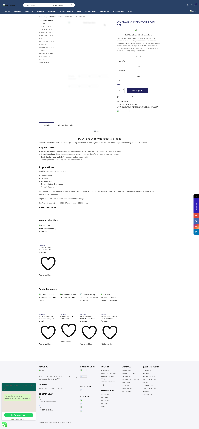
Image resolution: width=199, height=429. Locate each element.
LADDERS (42, 50)
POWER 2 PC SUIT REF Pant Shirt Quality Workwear (47, 250)
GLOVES (41, 45)
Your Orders (105, 397)
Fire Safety (125, 385)
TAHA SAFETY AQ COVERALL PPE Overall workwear (88, 319)
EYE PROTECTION (45, 30)
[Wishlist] (191, 5)
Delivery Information (108, 382)
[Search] (72, 5)
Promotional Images (46, 53)
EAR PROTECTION (45, 27)
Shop (45, 17)
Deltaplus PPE (126, 376)
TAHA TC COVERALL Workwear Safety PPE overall (46, 319)
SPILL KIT (42, 59)
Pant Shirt (60, 17)
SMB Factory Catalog (129, 373)
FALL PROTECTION (45, 33)
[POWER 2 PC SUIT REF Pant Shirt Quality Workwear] (48, 233)
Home (40, 17)
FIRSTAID (42, 39)
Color (138, 66)
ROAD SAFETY (43, 56)
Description (46, 125)
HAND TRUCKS (148, 385)
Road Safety (126, 382)
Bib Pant (103, 314)
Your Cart (104, 403)
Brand (138, 57)
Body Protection (136, 106)
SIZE (138, 76)
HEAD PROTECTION (45, 47)
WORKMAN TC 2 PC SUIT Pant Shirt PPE (68, 318)
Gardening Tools (127, 388)
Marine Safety (126, 391)
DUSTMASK (43, 24)
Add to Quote (137, 91)
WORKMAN (147, 108)
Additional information (65, 125)
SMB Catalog (126, 370)
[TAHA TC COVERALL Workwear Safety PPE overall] (48, 302)
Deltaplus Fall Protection (130, 379)
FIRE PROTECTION (45, 36)
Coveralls (144, 106)
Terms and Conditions (108, 373)
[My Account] (188, 5)
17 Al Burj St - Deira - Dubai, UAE (51, 388)
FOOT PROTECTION (45, 42)
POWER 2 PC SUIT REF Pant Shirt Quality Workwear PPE (138, 107)
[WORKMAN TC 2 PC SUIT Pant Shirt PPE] (69, 302)
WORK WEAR (52, 17)
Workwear (154, 108)
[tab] (46, 125)
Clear (118, 84)
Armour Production (125, 106)
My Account (105, 394)
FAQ (102, 385)
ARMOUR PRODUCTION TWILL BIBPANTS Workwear (109, 319)
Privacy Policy (105, 370)
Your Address (105, 400)
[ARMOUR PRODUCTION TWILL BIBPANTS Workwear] (110, 302)
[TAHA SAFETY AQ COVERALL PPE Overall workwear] (89, 302)
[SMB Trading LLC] (10, 5)
